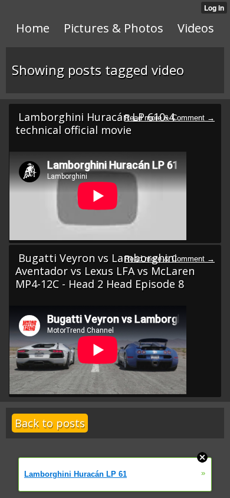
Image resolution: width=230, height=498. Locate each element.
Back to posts (50, 423)
